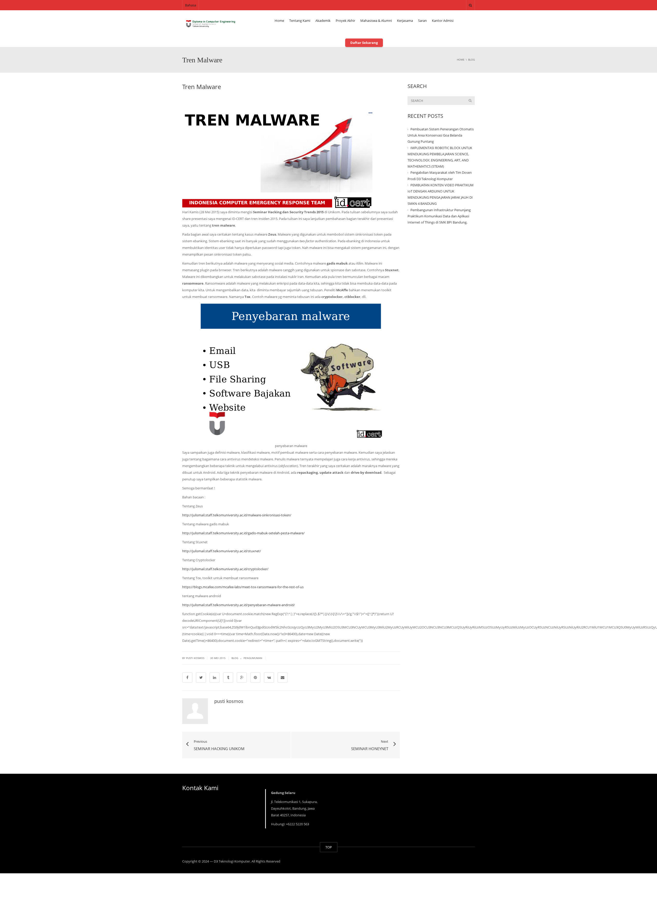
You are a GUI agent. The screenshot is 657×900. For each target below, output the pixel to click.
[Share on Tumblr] (228, 677)
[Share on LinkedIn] (214, 677)
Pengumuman (253, 658)
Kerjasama (405, 20)
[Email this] (282, 677)
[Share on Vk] (269, 677)
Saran (422, 20)
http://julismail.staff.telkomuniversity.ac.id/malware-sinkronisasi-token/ (236, 515)
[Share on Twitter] (201, 677)
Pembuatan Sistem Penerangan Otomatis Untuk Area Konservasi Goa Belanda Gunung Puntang (441, 135)
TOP (328, 847)
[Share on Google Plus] (242, 677)
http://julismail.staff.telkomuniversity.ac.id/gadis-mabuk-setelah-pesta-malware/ (243, 533)
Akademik (323, 20)
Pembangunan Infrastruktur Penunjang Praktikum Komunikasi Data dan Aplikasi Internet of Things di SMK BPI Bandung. (439, 215)
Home (279, 20)
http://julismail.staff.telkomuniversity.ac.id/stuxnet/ (221, 551)
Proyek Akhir (345, 20)
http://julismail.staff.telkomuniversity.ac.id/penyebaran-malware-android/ (238, 605)
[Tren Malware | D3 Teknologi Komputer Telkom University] (210, 23)
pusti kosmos (228, 701)
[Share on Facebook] (187, 677)
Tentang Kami (299, 20)
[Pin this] (255, 677)
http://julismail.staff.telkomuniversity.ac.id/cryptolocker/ (225, 569)
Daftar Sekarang (364, 42)
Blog (234, 658)
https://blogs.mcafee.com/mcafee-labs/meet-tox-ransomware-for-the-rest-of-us (243, 587)
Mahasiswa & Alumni (376, 20)
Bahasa (190, 5)
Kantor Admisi (442, 20)
